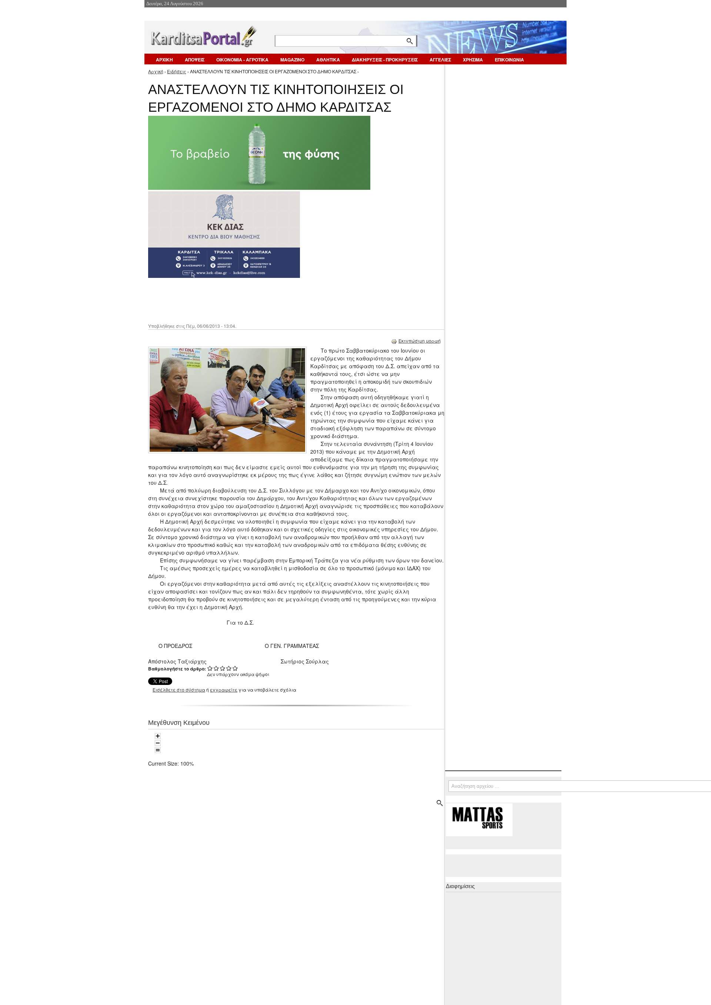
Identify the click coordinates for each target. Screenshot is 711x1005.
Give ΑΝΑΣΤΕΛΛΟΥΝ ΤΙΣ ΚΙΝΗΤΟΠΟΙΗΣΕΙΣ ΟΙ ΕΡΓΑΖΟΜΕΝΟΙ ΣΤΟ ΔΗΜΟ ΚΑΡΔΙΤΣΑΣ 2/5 (216, 668)
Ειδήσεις (176, 71)
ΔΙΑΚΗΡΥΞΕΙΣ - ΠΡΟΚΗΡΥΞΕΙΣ (385, 59)
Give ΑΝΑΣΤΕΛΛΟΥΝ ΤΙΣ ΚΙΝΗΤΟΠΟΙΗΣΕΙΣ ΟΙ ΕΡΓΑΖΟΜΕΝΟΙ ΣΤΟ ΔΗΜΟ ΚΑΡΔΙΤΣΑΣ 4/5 (229, 668)
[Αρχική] (203, 35)
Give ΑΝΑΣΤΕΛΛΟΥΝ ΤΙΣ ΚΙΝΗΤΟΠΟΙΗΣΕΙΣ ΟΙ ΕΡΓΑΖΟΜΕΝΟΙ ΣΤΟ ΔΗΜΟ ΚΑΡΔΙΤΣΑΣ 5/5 (235, 668)
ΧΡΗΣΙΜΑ (473, 59)
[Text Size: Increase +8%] (158, 736)
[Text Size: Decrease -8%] (158, 743)
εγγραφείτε (223, 689)
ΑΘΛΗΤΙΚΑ (328, 59)
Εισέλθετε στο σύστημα (179, 689)
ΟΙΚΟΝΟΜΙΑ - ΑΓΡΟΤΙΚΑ (242, 59)
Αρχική (155, 71)
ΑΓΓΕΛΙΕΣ (440, 59)
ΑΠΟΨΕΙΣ (194, 59)
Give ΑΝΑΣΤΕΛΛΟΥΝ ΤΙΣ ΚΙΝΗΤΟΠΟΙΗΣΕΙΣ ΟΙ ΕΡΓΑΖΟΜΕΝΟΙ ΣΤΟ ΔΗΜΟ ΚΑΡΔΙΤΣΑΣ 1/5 (210, 668)
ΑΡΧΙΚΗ (164, 59)
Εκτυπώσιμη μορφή (419, 340)
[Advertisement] (279, 300)
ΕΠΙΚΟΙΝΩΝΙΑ (509, 59)
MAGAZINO (292, 59)
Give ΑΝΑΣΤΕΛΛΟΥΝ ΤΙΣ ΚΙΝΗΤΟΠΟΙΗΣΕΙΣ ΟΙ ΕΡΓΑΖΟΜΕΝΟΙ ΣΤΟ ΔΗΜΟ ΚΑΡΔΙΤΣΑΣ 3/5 (223, 668)
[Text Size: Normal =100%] (158, 750)
